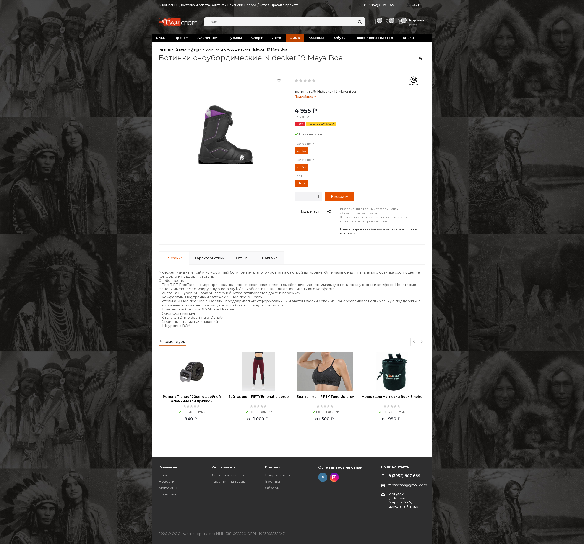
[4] (310, 80)
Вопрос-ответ (277, 475)
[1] (297, 80)
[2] (301, 80)
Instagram (334, 477)
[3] (305, 80)
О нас (164, 475)
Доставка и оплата (228, 475)
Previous (414, 342)
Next (421, 342)
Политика (167, 494)
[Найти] (359, 21)
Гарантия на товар (228, 481)
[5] (314, 80)
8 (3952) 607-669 (404, 476)
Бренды (272, 481)
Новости (166, 481)
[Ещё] (425, 38)
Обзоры (272, 488)
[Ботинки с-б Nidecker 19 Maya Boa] (225, 132)
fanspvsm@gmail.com (407, 485)
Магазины (168, 488)
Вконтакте (322, 477)
